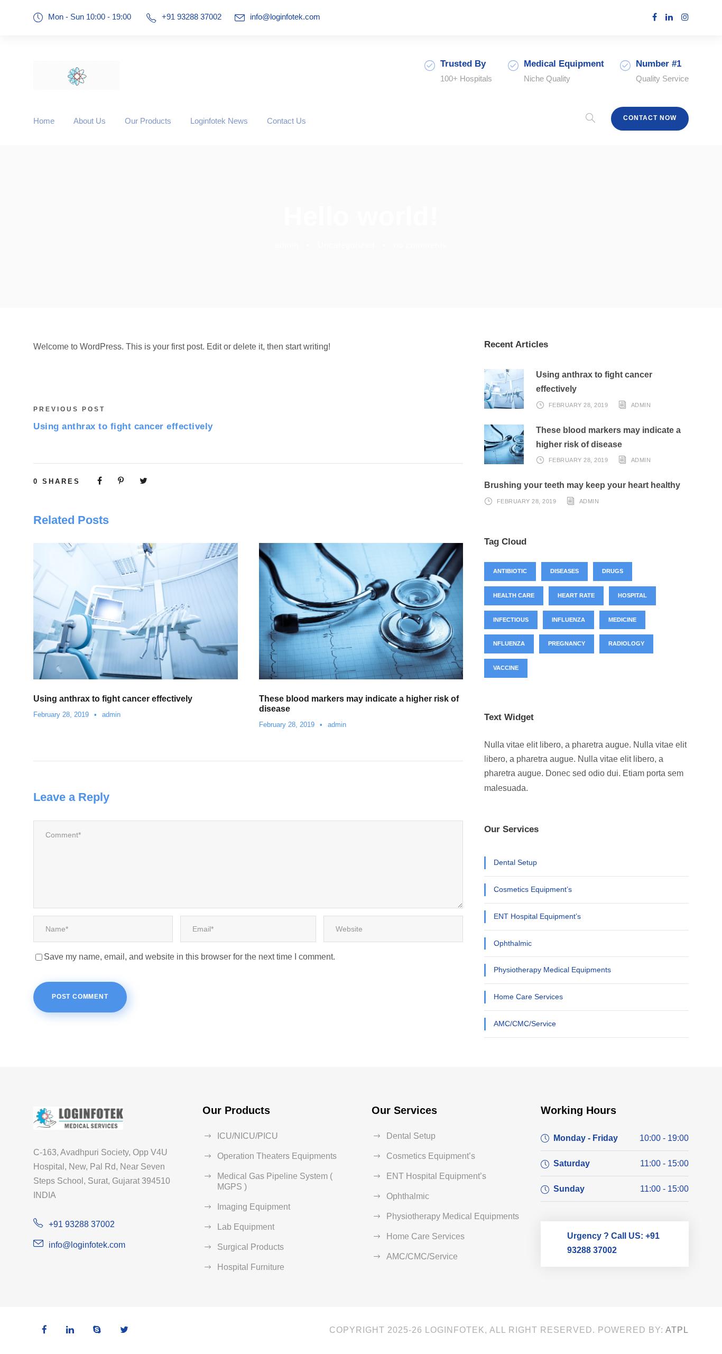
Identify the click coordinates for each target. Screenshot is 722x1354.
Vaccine (506, 668)
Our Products (148, 120)
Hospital (632, 595)
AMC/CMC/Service (525, 1023)
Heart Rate (576, 595)
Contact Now (650, 118)
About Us (89, 120)
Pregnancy (566, 643)
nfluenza (509, 643)
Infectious (511, 619)
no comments (420, 245)
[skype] (97, 1330)
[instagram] (685, 17)
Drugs (612, 571)
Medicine (622, 619)
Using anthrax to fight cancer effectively (112, 698)
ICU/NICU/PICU (247, 1135)
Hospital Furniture (250, 1267)
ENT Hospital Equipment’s (537, 916)
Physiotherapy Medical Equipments (552, 969)
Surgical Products (250, 1246)
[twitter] (124, 1330)
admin (287, 245)
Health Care (513, 595)
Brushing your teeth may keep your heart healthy (582, 485)
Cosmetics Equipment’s (533, 889)
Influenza (568, 619)
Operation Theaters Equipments (277, 1156)
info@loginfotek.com (285, 16)
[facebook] (654, 17)
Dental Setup (515, 862)
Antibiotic (510, 571)
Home (43, 120)
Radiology (626, 643)
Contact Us (286, 120)
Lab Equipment (245, 1226)
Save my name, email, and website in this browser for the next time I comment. (189, 956)
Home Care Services (528, 996)
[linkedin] (669, 17)
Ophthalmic (513, 943)
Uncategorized (346, 245)
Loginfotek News (219, 120)
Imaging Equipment (253, 1206)
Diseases (564, 571)
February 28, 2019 (61, 715)
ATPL (677, 1329)
